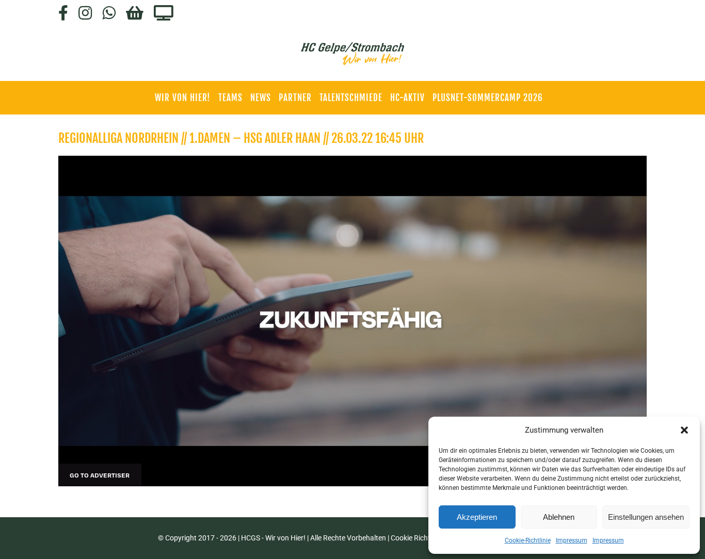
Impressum (571, 540)
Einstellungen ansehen (646, 517)
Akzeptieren (477, 517)
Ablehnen (558, 517)
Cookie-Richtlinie (528, 540)
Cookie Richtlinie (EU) (424, 538)
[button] (684, 430)
